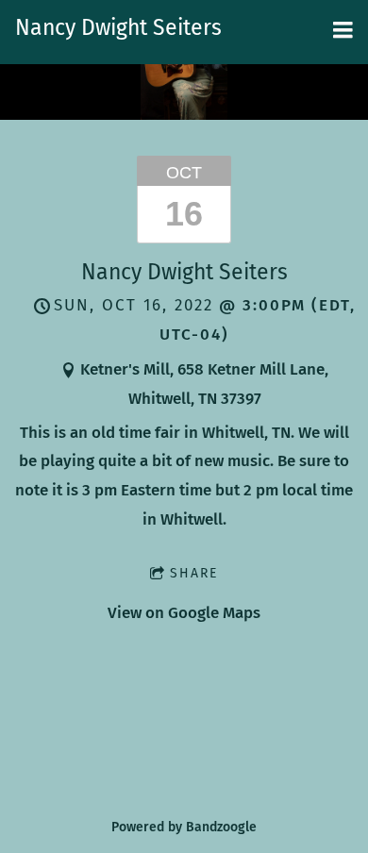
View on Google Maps (184, 613)
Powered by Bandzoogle (184, 827)
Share (194, 573)
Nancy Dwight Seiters (184, 272)
